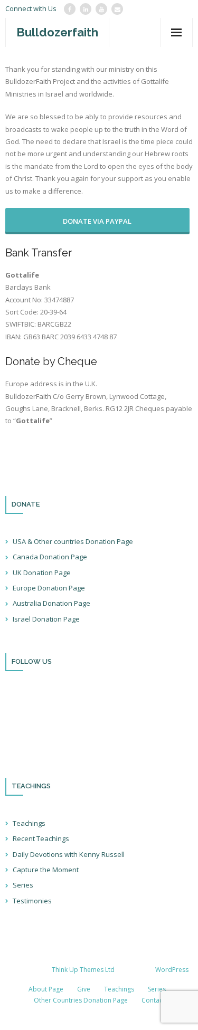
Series (23, 885)
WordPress (171, 969)
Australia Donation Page (51, 603)
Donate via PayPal (97, 221)
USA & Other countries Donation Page (73, 541)
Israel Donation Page (46, 619)
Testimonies (32, 900)
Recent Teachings (41, 838)
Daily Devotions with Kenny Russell (69, 854)
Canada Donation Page (50, 556)
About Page (46, 989)
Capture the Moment (46, 869)
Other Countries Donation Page (81, 1000)
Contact (153, 1000)
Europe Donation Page (49, 588)
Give (83, 989)
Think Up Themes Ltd (83, 969)
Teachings (29, 823)
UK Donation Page (42, 572)
